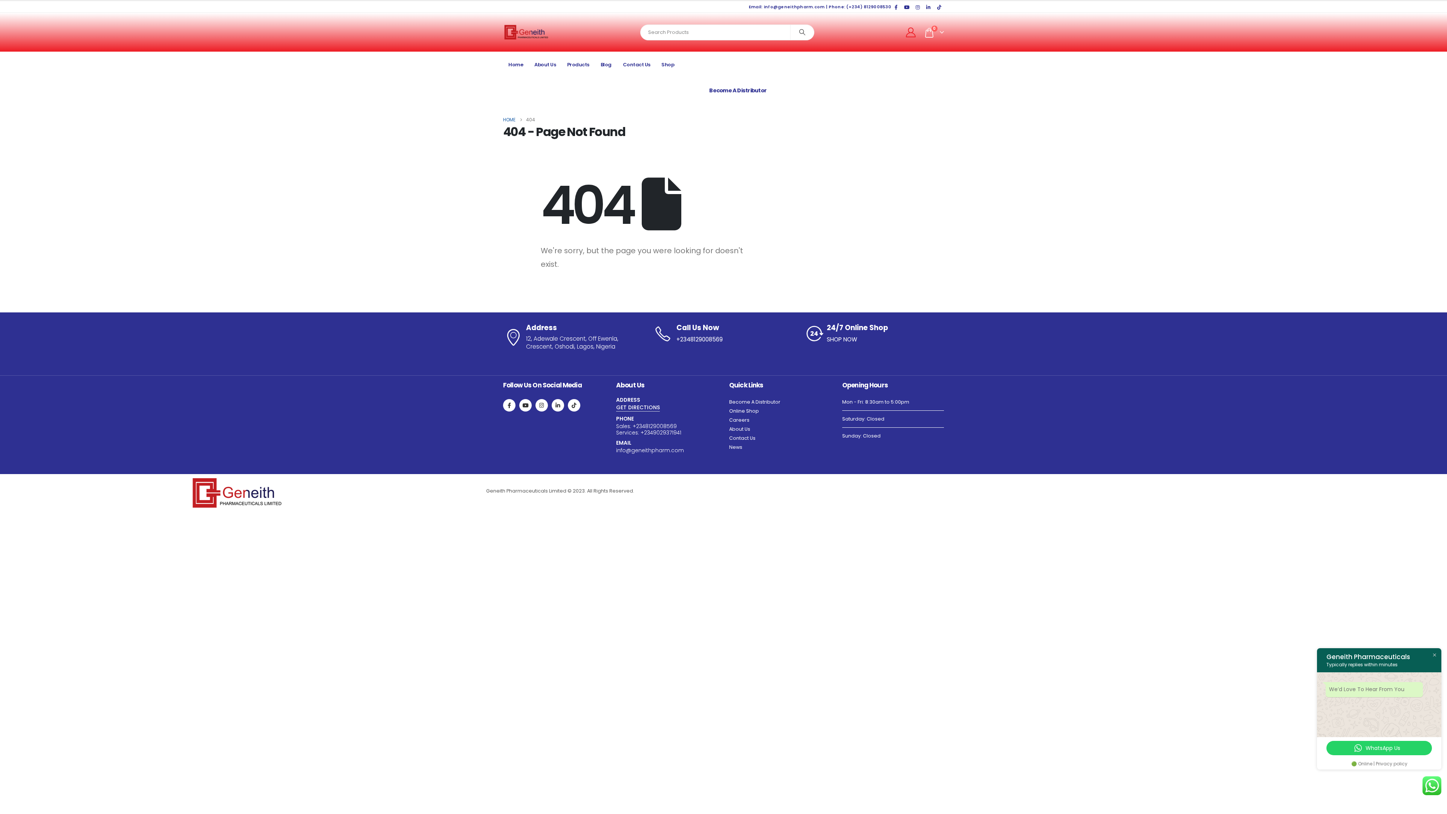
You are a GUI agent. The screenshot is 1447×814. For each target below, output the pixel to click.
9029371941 (667, 432)
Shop (667, 64)
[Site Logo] (526, 32)
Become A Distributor (754, 402)
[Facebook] (896, 7)
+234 (639, 426)
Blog (606, 64)
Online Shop (744, 411)
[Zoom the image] (237, 482)
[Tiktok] (939, 7)
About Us (545, 64)
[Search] (802, 32)
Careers (739, 420)
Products (578, 64)
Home (515, 64)
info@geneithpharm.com (650, 450)
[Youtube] (907, 7)
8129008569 (661, 426)
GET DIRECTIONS (638, 407)
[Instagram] (917, 7)
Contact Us (636, 64)
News (735, 447)
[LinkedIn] (928, 7)
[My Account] (911, 32)
